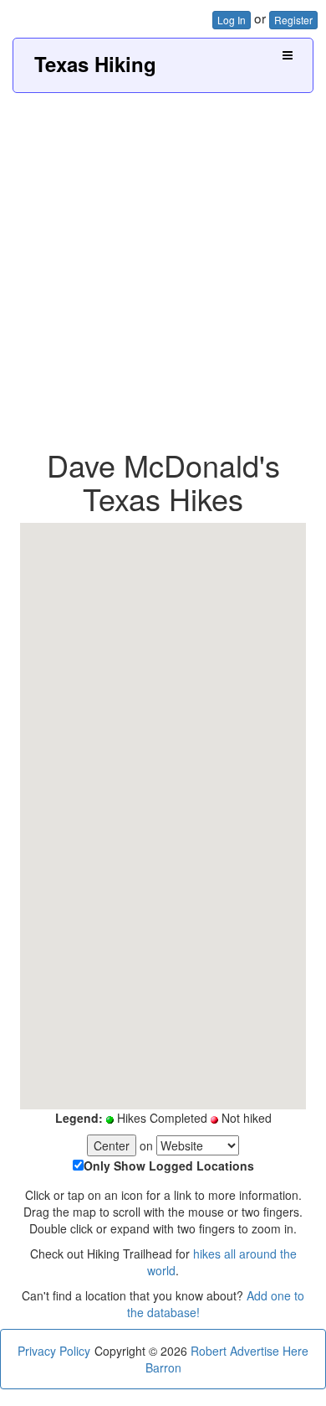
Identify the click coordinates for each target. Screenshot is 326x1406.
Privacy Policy (54, 1350)
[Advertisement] (163, 264)
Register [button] (293, 20)
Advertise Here (269, 1350)
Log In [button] (231, 20)
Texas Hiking (95, 63)
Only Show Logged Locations (169, 1165)
